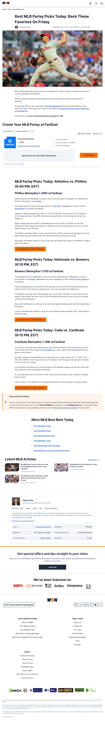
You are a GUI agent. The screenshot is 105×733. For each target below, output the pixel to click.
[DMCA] (15, 690)
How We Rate (77, 633)
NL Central (82, 279)
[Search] (96, 3)
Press (77, 641)
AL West (38, 201)
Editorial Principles (27, 656)
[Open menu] (101, 3)
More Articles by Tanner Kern (23, 521)
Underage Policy (27, 667)
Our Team (77, 630)
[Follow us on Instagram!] (91, 605)
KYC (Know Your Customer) (27, 674)
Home (4, 9)
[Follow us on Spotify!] (96, 605)
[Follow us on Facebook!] (76, 605)
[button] (101, 3)
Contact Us (77, 626)
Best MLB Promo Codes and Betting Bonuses (52, 451)
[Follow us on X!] (81, 605)
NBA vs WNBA (27, 622)
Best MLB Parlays (18, 9)
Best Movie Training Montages (27, 633)
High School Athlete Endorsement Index (27, 637)
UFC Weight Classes (27, 626)
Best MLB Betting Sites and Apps (47, 446)
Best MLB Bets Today (42, 426)
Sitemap (77, 645)
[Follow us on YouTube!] (86, 605)
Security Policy (27, 678)
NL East (58, 206)
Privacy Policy (27, 659)
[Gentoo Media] (50, 690)
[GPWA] (79, 690)
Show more (92, 460)
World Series (20, 209)
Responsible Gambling (77, 637)
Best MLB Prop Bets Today (44, 436)
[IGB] (35, 690)
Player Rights (27, 670)
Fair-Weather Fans (27, 630)
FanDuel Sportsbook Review (29, 146)
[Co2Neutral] (91, 690)
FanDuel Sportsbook (52, 106)
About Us (77, 622)
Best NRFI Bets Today (42, 441)
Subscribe (52, 567)
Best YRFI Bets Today (42, 431)
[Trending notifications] (90, 3)
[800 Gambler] (65, 690)
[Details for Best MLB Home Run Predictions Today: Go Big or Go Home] (61, 467)
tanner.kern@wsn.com (43, 527)
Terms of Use (27, 663)
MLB (9, 9)
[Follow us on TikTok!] (100, 605)
